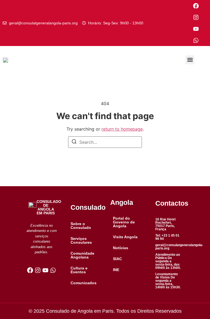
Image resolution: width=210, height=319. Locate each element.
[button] (189, 59)
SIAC (117, 259)
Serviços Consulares (81, 240)
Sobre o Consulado (81, 226)
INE (116, 270)
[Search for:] (105, 142)
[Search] (74, 142)
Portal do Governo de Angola (124, 222)
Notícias (120, 248)
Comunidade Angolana (82, 255)
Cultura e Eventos (79, 270)
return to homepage (122, 129)
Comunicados (84, 283)
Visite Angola (125, 237)
